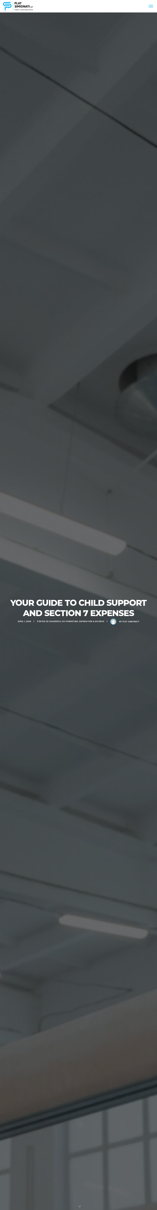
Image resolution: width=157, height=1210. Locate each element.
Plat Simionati (131, 621)
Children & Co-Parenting (63, 621)
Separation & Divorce (91, 621)
